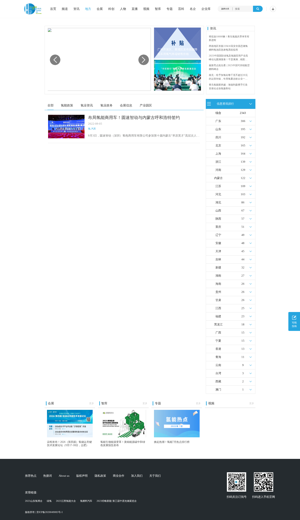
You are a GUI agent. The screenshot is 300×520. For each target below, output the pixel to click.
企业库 (206, 8)
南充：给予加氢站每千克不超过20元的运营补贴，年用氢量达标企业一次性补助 (228, 77)
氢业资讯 (87, 105)
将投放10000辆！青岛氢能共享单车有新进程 (177, 84)
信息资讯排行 (225, 103)
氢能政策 (67, 105)
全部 (50, 105)
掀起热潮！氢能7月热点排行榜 (172, 442)
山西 (218, 210)
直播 (135, 8)
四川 (218, 137)
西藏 (218, 381)
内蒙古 (218, 178)
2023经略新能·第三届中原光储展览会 (117, 501)
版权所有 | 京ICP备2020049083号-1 (44, 512)
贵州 (218, 292)
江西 (218, 308)
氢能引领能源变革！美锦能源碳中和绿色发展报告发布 (122, 444)
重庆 (218, 226)
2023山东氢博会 (33, 501)
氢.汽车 (92, 128)
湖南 (218, 275)
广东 (218, 121)
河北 (218, 194)
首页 (53, 8)
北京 (218, 145)
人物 (123, 8)
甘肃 (218, 300)
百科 (181, 8)
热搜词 (47, 475)
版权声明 (82, 475)
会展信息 (126, 105)
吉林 (218, 259)
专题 (169, 8)
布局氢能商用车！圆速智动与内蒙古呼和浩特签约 (134, 117)
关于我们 (155, 475)
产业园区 (146, 105)
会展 (100, 8)
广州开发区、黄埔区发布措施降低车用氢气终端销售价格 (177, 52)
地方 (88, 8)
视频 (146, 8)
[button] (143, 60)
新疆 (218, 267)
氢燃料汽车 (86, 501)
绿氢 (49, 501)
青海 (218, 357)
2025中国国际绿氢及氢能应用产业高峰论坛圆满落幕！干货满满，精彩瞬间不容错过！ (228, 57)
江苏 (218, 186)
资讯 (76, 8)
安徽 (218, 243)
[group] (99, 59)
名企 (193, 8)
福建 (218, 316)
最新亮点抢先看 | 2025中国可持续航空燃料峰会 (229, 67)
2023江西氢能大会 (66, 501)
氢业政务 (106, 105)
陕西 (218, 218)
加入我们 (137, 475)
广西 (218, 332)
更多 (91, 403)
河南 (218, 170)
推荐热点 (30, 475)
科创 (111, 8)
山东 (218, 129)
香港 (218, 348)
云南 (218, 365)
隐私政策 (100, 475)
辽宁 (218, 235)
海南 (218, 283)
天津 (218, 251)
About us (64, 475)
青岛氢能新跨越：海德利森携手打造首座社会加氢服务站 (228, 86)
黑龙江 (218, 324)
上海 (218, 153)
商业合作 (118, 475)
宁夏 (218, 340)
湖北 (218, 202)
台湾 (218, 373)
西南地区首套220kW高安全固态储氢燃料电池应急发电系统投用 (228, 48)
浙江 (218, 161)
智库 (158, 8)
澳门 (218, 389)
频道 (65, 8)
